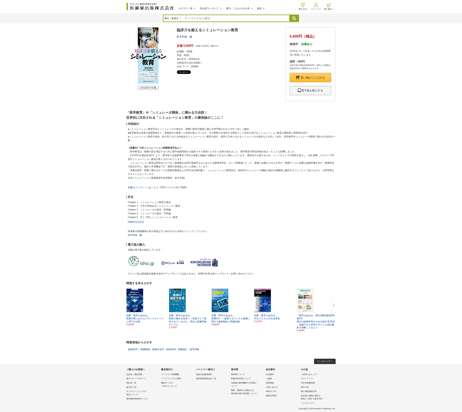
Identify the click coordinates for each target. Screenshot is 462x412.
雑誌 (259, 8)
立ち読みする (146, 87)
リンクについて (308, 403)
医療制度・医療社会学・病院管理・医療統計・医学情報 (170, 349)
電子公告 (305, 387)
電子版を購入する (312, 90)
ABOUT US (271, 391)
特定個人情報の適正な (312, 397)
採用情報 (270, 383)
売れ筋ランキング (209, 8)
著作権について (238, 374)
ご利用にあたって (309, 374)
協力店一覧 (131, 387)
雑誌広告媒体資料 (204, 374)
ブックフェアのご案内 (171, 378)
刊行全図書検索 (308, 383)
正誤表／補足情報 (134, 374)
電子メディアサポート (136, 378)
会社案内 (270, 374)
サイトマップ (307, 378)
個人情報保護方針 (309, 391)
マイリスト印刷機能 (170, 374)
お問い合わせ (272, 387)
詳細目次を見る (136, 222)
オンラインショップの (136, 393)
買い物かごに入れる (312, 77)
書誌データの (169, 384)
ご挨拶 (269, 378)
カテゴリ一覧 (185, 8)
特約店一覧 (131, 383)
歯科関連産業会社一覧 (206, 378)
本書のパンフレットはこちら (143, 187)
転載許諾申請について (241, 378)
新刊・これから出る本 (238, 8)
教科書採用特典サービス (137, 399)
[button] (333, 305)
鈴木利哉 (182, 36)
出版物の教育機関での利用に (244, 384)
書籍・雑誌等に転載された (244, 392)
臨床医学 (133, 349)
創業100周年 (271, 396)
